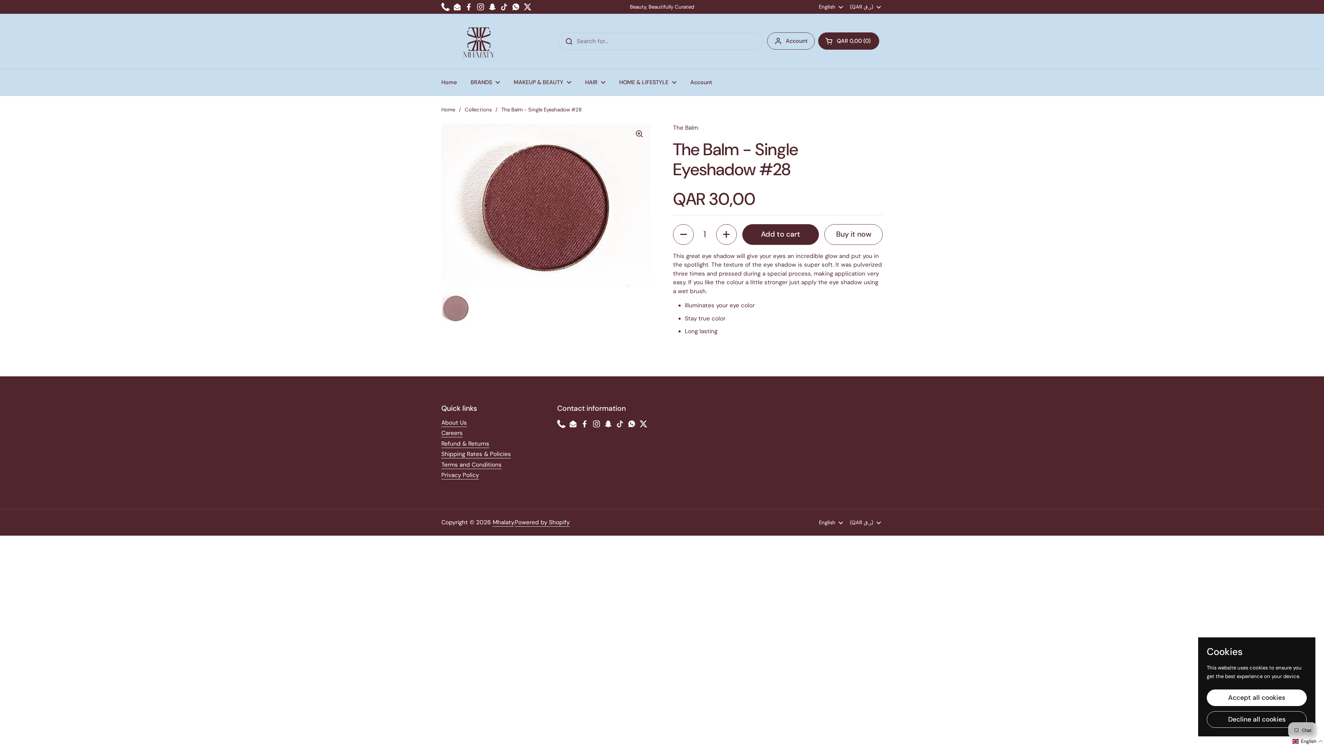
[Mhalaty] (478, 41)
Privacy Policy (460, 475)
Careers (452, 433)
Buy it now (853, 234)
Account (797, 40)
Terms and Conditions (471, 464)
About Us (454, 422)
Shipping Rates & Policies (476, 454)
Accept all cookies (1256, 697)
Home (448, 109)
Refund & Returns (465, 443)
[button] (848, 41)
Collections (478, 109)
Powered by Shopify (542, 522)
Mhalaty (503, 522)
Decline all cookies (1257, 719)
